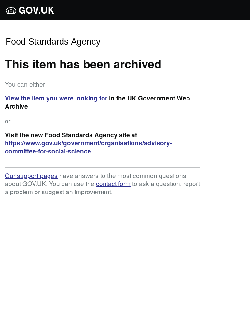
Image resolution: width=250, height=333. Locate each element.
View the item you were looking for (56, 98)
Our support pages (31, 175)
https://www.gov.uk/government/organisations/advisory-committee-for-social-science (88, 147)
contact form (113, 183)
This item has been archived (83, 63)
